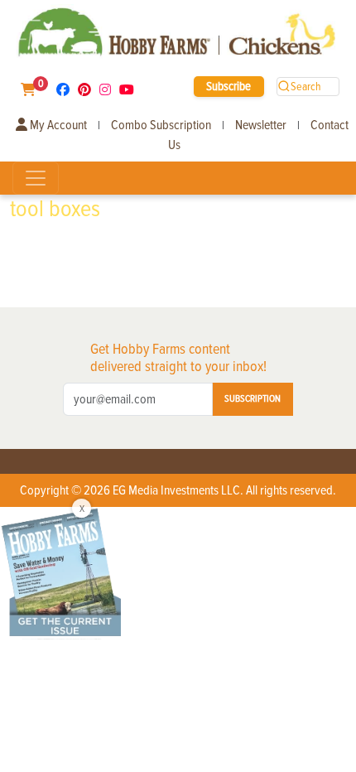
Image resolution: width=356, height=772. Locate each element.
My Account (57, 125)
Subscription (252, 399)
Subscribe (228, 86)
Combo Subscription (161, 125)
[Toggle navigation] (35, 178)
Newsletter (260, 125)
